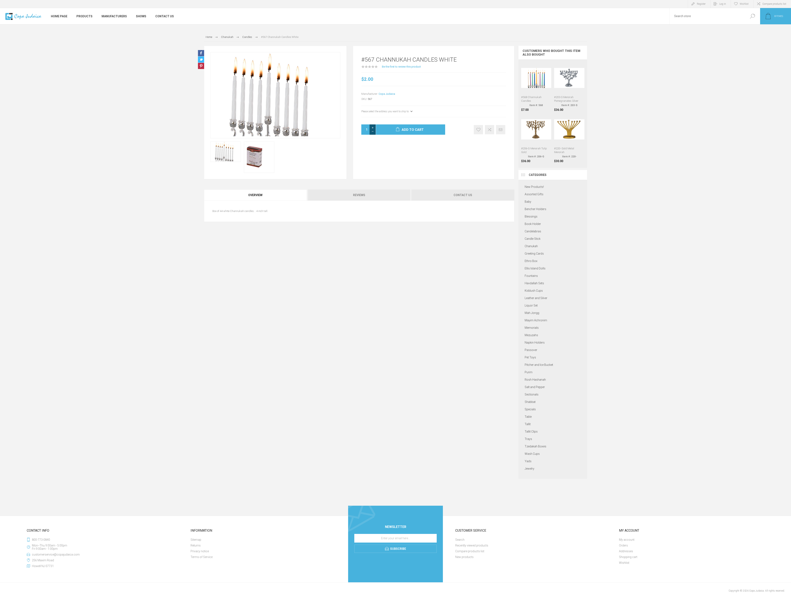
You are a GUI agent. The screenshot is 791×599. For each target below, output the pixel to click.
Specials (530, 409)
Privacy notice (200, 551)
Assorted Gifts (534, 194)
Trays (528, 439)
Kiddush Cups (534, 290)
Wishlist (624, 562)
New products (464, 557)
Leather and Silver (536, 298)
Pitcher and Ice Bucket (539, 364)
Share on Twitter (201, 59)
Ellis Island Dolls (535, 268)
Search (752, 16)
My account (626, 539)
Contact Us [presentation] (463, 195)
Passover (531, 350)
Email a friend (500, 129)
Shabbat (530, 402)
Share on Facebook (201, 53)
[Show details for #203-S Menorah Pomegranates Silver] (569, 87)
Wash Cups (532, 453)
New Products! (534, 186)
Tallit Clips (531, 431)
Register (701, 3)
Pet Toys (530, 357)
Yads (528, 461)
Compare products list (774, 3)
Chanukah (531, 246)
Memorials (532, 327)
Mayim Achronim (536, 320)
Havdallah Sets (534, 283)
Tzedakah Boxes (535, 446)
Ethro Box (531, 261)
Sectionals (531, 394)
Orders (623, 545)
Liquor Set (531, 305)
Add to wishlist (478, 129)
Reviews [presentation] (359, 195)
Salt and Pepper (535, 387)
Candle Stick (533, 238)
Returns (196, 545)
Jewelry (529, 468)
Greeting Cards (534, 253)
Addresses (626, 551)
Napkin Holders (535, 342)
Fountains (531, 275)
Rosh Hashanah (535, 379)
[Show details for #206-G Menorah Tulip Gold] (536, 138)
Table (528, 416)
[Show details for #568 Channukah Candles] (536, 87)
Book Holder (533, 224)
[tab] (255, 195)
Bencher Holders (535, 209)
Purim (528, 372)
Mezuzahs (531, 335)
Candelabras (533, 231)
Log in (722, 3)
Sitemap (196, 539)
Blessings (531, 216)
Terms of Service (202, 557)
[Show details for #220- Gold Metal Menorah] (569, 138)
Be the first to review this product (401, 66)
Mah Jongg (532, 313)
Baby (528, 201)
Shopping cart (628, 557)
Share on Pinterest (201, 66)
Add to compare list (489, 129)
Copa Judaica (387, 93)
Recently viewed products (471, 545)
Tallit (528, 424)
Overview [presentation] (255, 195)
